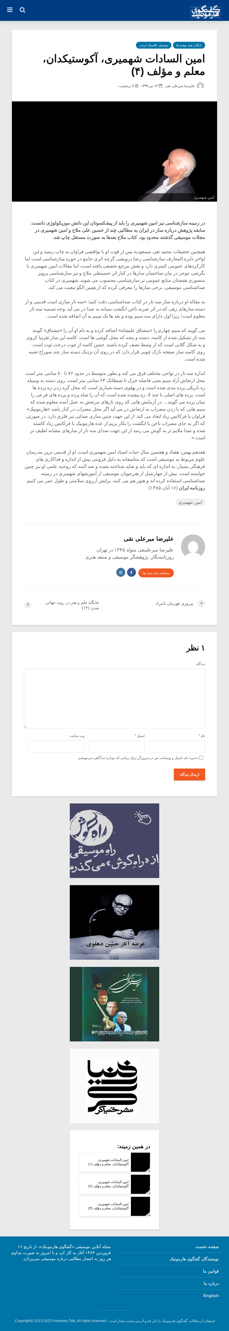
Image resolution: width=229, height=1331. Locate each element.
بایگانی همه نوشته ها (189, 45)
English (211, 1295)
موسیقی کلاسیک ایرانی (153, 45)
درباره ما (211, 1283)
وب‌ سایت (77, 736)
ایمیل (139, 736)
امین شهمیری (190, 502)
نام (202, 736)
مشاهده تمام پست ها (156, 573)
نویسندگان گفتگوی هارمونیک (194, 1258)
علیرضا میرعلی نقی (180, 86)
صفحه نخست (207, 1246)
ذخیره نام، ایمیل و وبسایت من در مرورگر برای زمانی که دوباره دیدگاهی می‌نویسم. (138, 758)
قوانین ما (211, 1271)
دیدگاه (200, 664)
